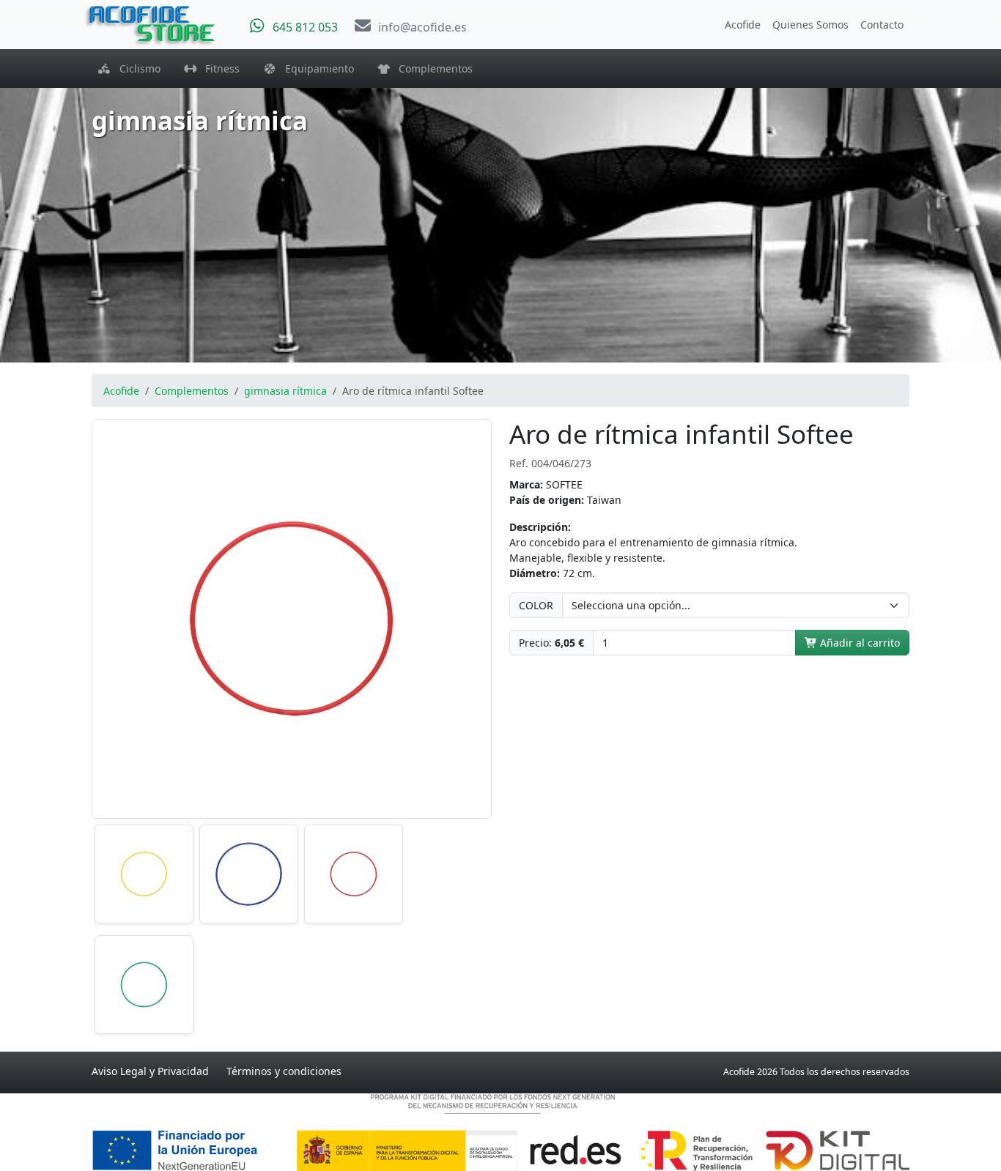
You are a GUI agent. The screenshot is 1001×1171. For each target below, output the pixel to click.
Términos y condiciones (283, 1071)
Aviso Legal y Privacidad (150, 1071)
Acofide (743, 24)
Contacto (882, 24)
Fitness (218, 68)
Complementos (431, 68)
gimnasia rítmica (285, 391)
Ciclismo (135, 68)
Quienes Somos (810, 24)
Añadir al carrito (858, 643)
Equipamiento (315, 68)
